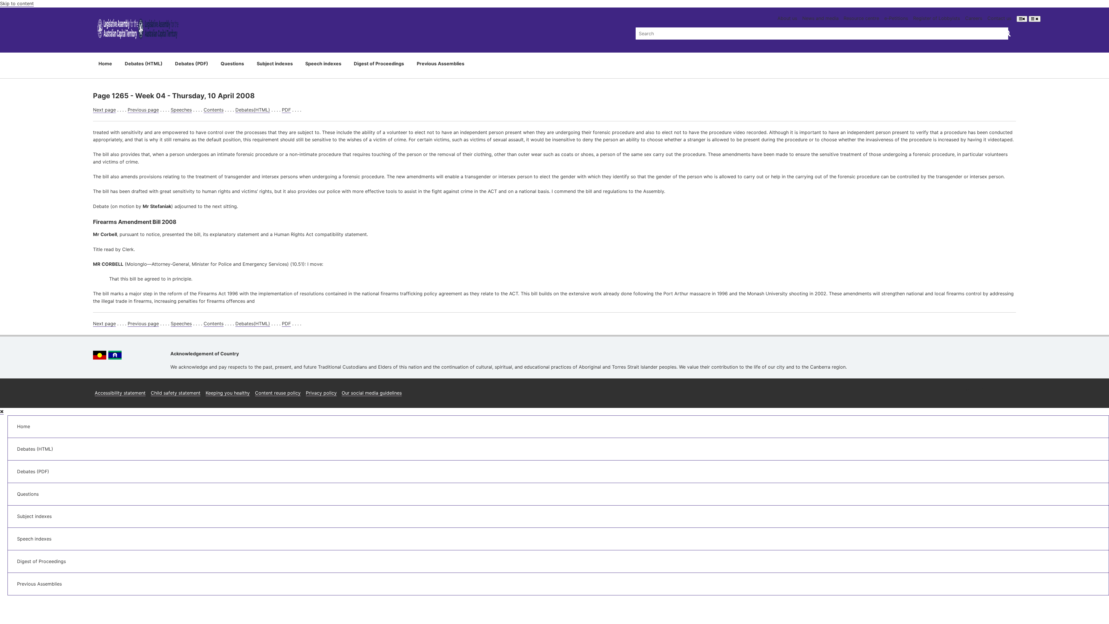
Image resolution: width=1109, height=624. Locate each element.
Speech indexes (323, 63)
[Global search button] (1007, 33)
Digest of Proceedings (379, 63)
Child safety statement (175, 393)
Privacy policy (321, 393)
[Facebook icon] (982, 391)
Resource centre (861, 18)
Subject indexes (275, 63)
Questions (232, 63)
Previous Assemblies (440, 63)
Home (105, 63)
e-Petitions (896, 18)
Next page (104, 110)
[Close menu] (2, 411)
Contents (214, 110)
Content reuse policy (278, 393)
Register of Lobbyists (936, 18)
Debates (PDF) (191, 63)
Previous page (143, 110)
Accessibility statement (120, 393)
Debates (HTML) (144, 63)
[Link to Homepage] (138, 30)
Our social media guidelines (372, 393)
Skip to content (17, 3)
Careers (973, 18)
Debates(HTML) (252, 110)
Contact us (999, 18)
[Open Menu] (1022, 19)
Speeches (181, 110)
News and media (820, 18)
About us (787, 18)
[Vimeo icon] (1010, 391)
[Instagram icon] (967, 391)
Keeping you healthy (228, 393)
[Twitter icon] (996, 391)
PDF (286, 110)
